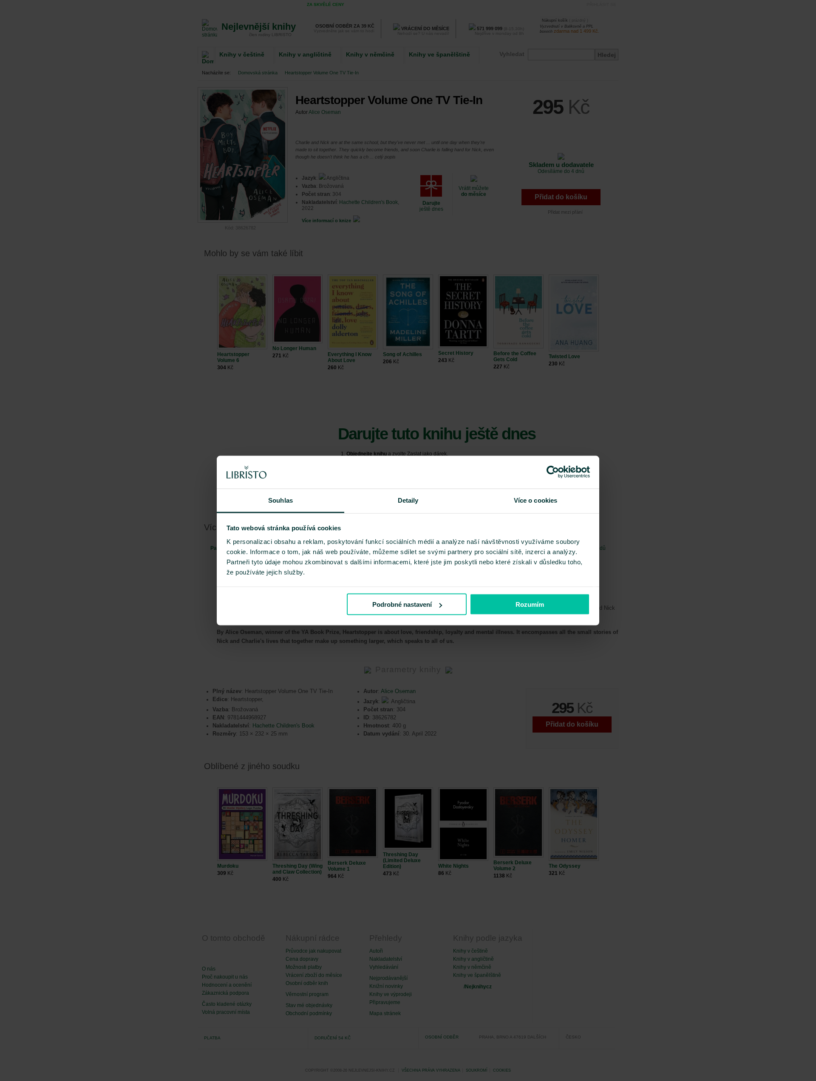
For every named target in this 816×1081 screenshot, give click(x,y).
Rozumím (530, 604)
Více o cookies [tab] (535, 500)
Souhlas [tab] (280, 500)
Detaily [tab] (408, 500)
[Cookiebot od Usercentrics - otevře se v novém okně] (553, 472)
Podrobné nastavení (402, 604)
